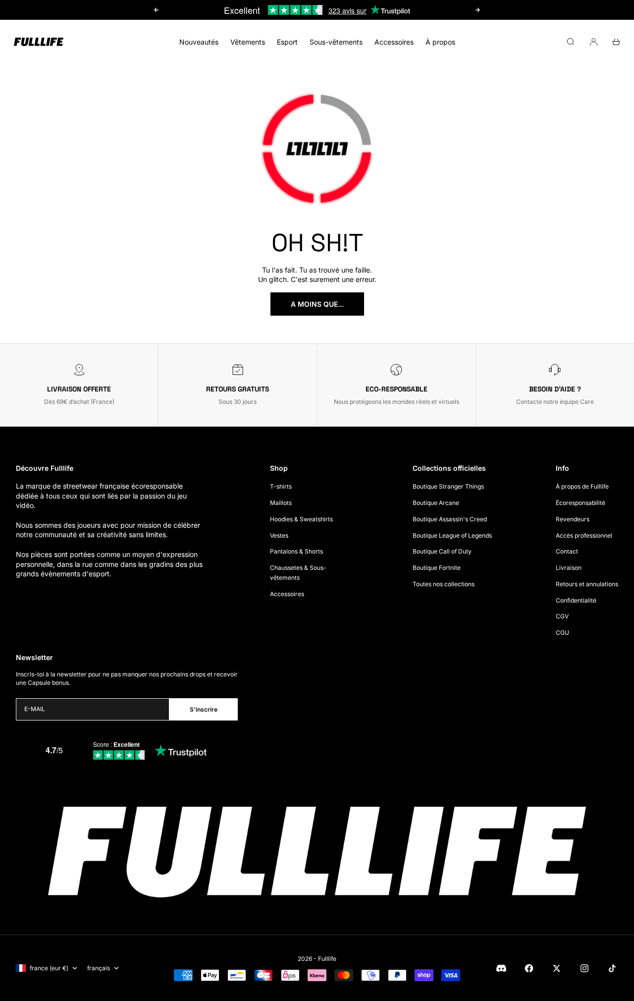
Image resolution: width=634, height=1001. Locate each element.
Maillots (281, 502)
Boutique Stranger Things (448, 486)
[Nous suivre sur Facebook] (529, 968)
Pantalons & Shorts (296, 551)
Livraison (568, 567)
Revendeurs (572, 519)
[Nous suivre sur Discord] (501, 968)
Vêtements (247, 42)
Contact (567, 551)
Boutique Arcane (436, 502)
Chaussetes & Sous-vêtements (298, 572)
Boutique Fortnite (437, 567)
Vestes (279, 535)
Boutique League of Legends (452, 535)
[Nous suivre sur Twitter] (557, 968)
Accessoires (394, 42)
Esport (287, 42)
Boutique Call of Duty (442, 551)
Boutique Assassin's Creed (450, 519)
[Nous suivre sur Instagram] (584, 968)
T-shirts (281, 486)
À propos (440, 42)
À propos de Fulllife (582, 486)
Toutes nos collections (444, 584)
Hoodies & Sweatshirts (301, 519)
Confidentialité (576, 600)
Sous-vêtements (336, 42)
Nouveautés (198, 42)
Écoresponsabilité (580, 502)
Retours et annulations (587, 584)
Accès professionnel (584, 535)
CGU (562, 632)
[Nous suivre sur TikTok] (612, 968)
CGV (562, 616)
